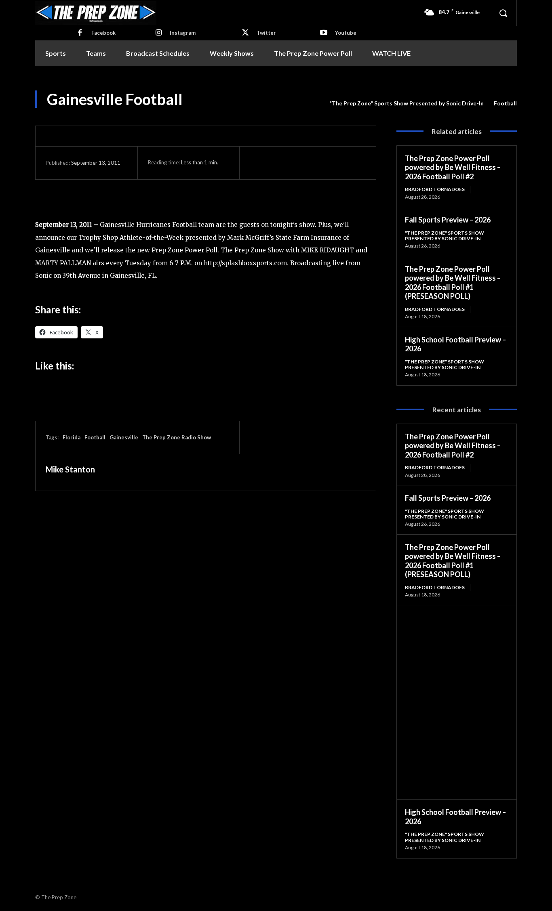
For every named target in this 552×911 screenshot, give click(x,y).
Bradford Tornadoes (435, 189)
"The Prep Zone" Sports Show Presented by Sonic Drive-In (406, 103)
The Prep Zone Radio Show (176, 437)
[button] (503, 13)
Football (505, 103)
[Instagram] (158, 33)
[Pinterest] (295, 163)
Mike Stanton (70, 469)
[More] (332, 163)
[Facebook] (80, 33)
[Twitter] (245, 33)
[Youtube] (323, 33)
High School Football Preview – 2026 (455, 344)
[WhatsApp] (313, 163)
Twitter (266, 32)
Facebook (103, 32)
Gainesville (124, 437)
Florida (71, 437)
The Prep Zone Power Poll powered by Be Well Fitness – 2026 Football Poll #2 (453, 167)
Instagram (183, 32)
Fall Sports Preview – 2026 (448, 219)
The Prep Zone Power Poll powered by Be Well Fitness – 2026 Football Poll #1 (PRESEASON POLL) (453, 282)
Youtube (345, 32)
